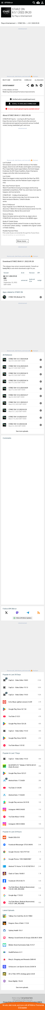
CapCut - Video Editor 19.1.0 (18, 687)
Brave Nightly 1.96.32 (16, 981)
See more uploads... (22, 431)
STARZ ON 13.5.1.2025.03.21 (18, 402)
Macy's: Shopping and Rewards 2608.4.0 (22, 959)
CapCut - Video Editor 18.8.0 (18, 680)
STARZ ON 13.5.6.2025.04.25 (18, 366)
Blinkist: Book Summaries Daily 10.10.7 (22, 945)
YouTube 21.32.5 (14, 716)
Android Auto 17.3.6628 (17, 780)
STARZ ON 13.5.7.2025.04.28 (18, 359)
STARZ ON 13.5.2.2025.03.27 (18, 395)
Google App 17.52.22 (16, 895)
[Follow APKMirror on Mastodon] (17, 613)
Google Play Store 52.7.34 (17, 709)
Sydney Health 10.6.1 (16, 930)
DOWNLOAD (28, 80)
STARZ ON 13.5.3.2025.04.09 (18, 388)
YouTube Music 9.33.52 (16, 745)
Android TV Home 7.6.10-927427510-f (22, 866)
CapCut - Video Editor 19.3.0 (18, 731)
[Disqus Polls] (22, 467)
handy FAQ (6, 268)
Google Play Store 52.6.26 (17, 724)
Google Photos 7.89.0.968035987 (20, 859)
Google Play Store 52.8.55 (17, 738)
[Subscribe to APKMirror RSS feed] (38, 613)
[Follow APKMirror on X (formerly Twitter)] (6, 613)
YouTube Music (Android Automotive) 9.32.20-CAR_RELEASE (21, 888)
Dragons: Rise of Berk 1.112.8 (19, 923)
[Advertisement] (22, 52)
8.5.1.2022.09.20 (11, 276)
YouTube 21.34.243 (15, 788)
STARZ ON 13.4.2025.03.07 (18, 417)
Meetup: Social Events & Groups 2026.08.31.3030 (25, 938)
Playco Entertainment (23, 16)
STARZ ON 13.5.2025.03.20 (18, 409)
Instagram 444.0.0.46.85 (17, 809)
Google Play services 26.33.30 (19, 802)
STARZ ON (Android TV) (17, 297)
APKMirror (8, 2)
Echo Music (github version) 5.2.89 (20, 702)
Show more (21, 241)
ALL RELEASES (39, 80)
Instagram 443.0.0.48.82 (17, 824)
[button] (28, 85)
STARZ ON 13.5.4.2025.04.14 (18, 381)
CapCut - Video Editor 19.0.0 (18, 695)
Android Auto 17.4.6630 (17, 795)
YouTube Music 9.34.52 (16, 817)
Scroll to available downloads (24, 104)
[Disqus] (22, 522)
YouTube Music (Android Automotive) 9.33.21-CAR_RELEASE (21, 902)
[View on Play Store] (32, 85)
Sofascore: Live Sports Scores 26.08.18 (22, 967)
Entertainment (8, 85)
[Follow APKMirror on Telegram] (28, 613)
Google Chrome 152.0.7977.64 (19, 852)
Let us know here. (27, 998)
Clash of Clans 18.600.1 (17, 874)
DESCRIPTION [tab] (17, 80)
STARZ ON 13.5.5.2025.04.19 (18, 373)
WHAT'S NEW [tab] (6, 80)
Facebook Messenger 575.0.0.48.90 (21, 845)
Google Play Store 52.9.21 (17, 773)
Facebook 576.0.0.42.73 (17, 881)
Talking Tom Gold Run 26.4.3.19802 (20, 916)
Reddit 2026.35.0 (14, 837)
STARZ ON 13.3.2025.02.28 (18, 424)
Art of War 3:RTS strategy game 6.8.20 (22, 974)
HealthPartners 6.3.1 (15, 952)
